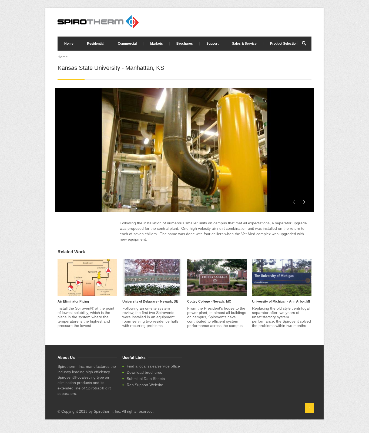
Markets (156, 43)
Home (68, 43)
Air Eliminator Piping (73, 301)
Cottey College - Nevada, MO (209, 301)
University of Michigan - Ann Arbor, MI (281, 301)
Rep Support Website (145, 385)
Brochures (184, 43)
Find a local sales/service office (153, 366)
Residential (95, 43)
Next (304, 202)
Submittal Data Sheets (146, 378)
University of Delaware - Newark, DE (150, 301)
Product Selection (283, 43)
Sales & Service (244, 43)
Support (212, 43)
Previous (294, 202)
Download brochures (144, 372)
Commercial (127, 43)
